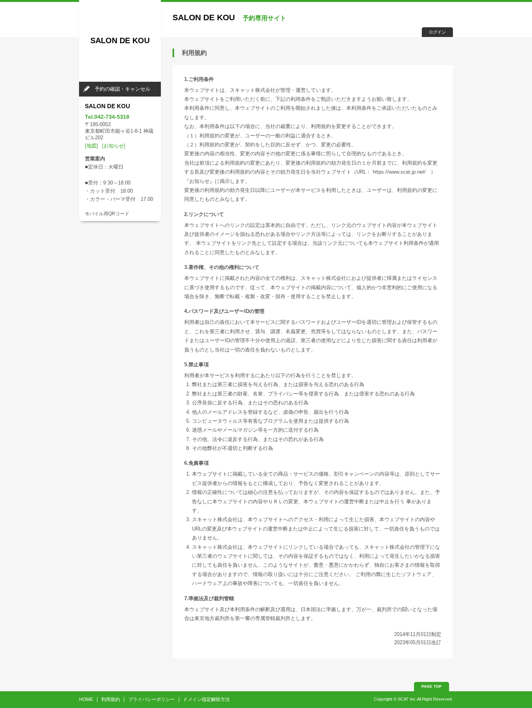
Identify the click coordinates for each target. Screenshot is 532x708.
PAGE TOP (431, 686)
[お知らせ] (113, 146)
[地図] (91, 146)
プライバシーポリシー (151, 699)
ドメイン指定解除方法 (206, 699)
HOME (86, 699)
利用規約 (110, 699)
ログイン (437, 32)
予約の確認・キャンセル (122, 89)
